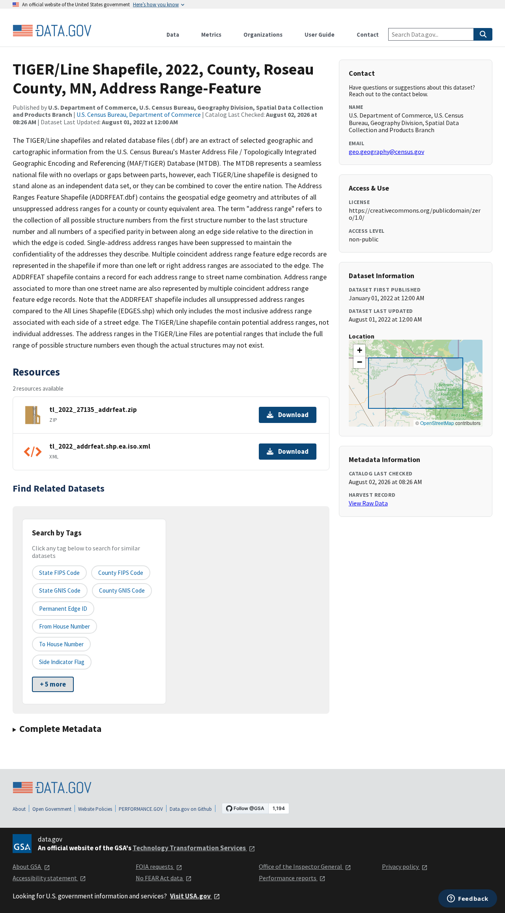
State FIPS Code (59, 572)
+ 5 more (53, 684)
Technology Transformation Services (190, 848)
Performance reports (288, 878)
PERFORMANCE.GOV (141, 809)
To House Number (61, 644)
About (19, 809)
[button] (359, 350)
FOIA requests (155, 866)
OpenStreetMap (437, 422)
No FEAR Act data (160, 878)
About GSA (27, 866)
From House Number (64, 626)
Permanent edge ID (63, 608)
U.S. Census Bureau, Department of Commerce (139, 114)
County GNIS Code (122, 590)
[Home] (52, 30)
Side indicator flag (61, 662)
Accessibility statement (45, 878)
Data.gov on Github (191, 809)
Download (293, 414)
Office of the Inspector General (301, 866)
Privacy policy (401, 866)
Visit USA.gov (191, 896)
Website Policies (95, 809)
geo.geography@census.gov (386, 151)
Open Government (51, 809)
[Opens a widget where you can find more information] (467, 899)
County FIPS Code (120, 572)
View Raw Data (368, 503)
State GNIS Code (59, 590)
